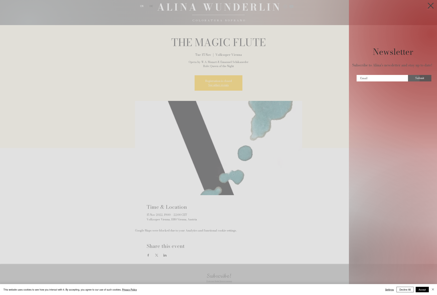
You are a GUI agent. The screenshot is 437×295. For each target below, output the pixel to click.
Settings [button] (389, 289)
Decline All (405, 289)
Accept (422, 289)
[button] (431, 6)
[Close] (433, 289)
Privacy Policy (129, 289)
